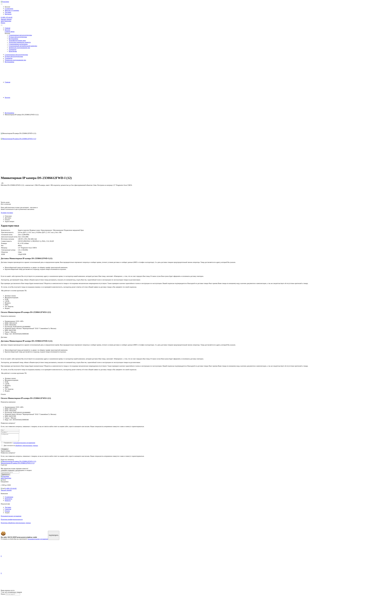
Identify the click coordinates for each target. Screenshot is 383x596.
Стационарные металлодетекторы (20, 35)
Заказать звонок (6, 19)
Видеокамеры (13, 39)
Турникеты (12, 49)
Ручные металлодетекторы (18, 37)
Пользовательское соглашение (11, 516)
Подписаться (5, 474)
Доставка (8, 12)
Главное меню (9, 31)
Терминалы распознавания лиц (19, 48)
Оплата (7, 511)
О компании (9, 8)
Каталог (7, 30)
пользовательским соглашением (24, 443)
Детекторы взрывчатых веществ (20, 42)
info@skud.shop (6, 21)
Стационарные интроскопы (18, 44)
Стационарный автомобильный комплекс (23, 46)
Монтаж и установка (12, 10)
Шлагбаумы (13, 51)
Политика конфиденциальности (12, 519)
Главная (7, 28)
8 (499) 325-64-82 (6, 17)
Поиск (3, 23)
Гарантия (8, 509)
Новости (8, 500)
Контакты (8, 14)
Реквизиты (8, 499)
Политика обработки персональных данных (16, 523)
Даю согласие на (20, 445)
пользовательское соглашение (38, 539)
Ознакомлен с (19, 443)
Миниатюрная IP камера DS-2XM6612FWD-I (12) (18, 463)
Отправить (5, 449)
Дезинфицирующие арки (17, 40)
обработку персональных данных (26, 445)
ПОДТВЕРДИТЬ (53, 535)
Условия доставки (7, 213)
